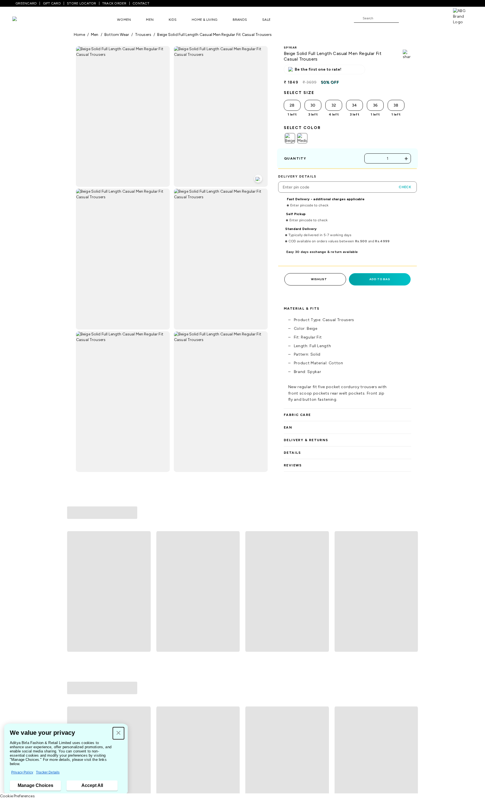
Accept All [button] (92, 785)
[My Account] (421, 18)
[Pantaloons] (23, 19)
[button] (118, 733)
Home (79, 34)
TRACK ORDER (114, 3)
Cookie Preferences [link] (17, 796)
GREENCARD (26, 3)
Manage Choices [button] (35, 785)
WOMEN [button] (124, 20)
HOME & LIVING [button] (204, 20)
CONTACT (140, 3)
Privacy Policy (22, 772)
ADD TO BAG (379, 279)
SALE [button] (266, 20)
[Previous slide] (73, 557)
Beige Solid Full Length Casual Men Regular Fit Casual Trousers (214, 34)
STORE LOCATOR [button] (81, 3)
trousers (143, 34)
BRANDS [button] (240, 20)
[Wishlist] (406, 18)
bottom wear (116, 34)
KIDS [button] (173, 20)
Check (405, 187)
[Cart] (437, 18)
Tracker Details (48, 772)
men (95, 34)
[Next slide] (411, 557)
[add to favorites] (144, 613)
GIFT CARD (52, 3)
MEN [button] (150, 20)
